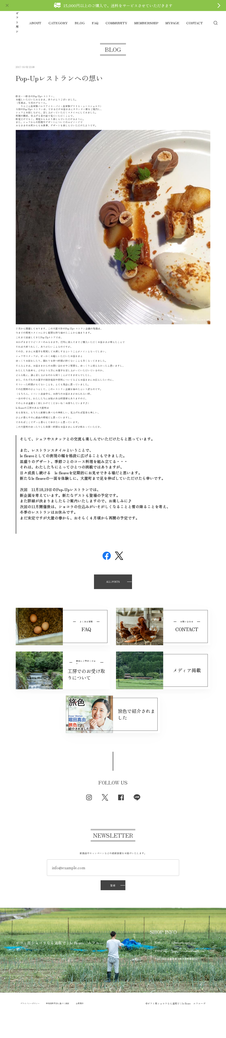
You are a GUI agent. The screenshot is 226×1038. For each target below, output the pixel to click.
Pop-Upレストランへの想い (59, 78)
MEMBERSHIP (146, 22)
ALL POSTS (113, 581)
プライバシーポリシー (30, 1003)
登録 (113, 885)
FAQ (95, 22)
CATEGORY (58, 22)
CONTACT (194, 22)
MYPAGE (172, 22)
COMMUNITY (116, 22)
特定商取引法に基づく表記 (57, 1003)
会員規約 (80, 1003)
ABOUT (35, 22)
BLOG (80, 22)
